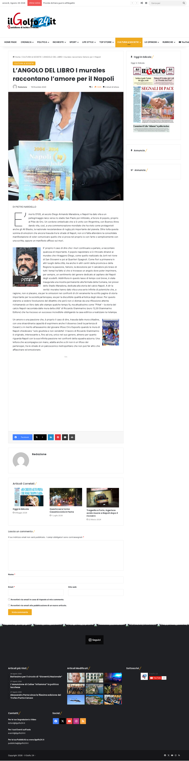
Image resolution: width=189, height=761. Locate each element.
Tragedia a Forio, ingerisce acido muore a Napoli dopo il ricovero (102, 513)
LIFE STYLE (88, 42)
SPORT (73, 42)
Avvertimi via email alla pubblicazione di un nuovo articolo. (39, 605)
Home (17, 57)
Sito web (72, 587)
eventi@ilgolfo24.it (16, 733)
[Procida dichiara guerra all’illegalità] (113, 678)
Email (11, 587)
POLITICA (42, 42)
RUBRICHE (168, 42)
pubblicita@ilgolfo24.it (18, 743)
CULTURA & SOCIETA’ (128, 42)
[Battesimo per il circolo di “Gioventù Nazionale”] (76, 689)
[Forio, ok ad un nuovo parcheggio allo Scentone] (94, 678)
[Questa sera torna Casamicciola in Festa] (66, 497)
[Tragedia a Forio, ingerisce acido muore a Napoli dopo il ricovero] (103, 497)
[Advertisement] (66, 390)
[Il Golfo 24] (31, 22)
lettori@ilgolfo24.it (16, 723)
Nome (11, 574)
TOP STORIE (105, 42)
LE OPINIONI (151, 42)
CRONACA (26, 42)
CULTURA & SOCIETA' (32, 57)
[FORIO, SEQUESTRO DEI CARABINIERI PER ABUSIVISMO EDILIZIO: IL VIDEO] (94, 689)
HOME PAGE (10, 42)
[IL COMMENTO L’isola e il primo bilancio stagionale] (76, 678)
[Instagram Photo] (15, 639)
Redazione (22, 87)
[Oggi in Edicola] (29, 497)
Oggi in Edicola (21, 509)
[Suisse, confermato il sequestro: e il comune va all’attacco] (94, 700)
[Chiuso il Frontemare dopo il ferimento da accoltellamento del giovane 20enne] (113, 689)
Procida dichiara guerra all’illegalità (59, 3)
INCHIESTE (58, 42)
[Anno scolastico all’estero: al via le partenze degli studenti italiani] (113, 700)
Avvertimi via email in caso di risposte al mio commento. (37, 599)
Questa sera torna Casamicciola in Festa (62, 510)
